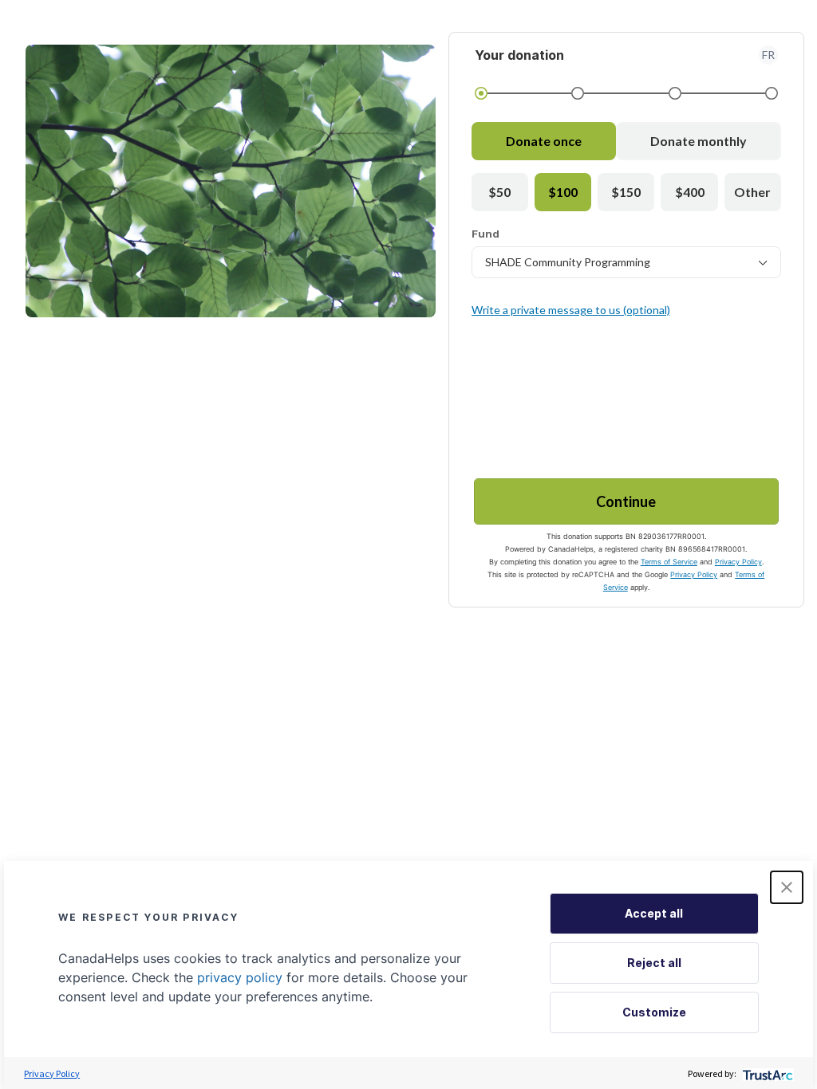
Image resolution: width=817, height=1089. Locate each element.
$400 (690, 191)
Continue (626, 501)
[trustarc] (766, 1073)
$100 (563, 191)
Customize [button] (654, 1012)
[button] (787, 887)
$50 (499, 191)
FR (768, 54)
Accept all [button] (654, 913)
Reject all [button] (654, 962)
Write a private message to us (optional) (571, 309)
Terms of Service (669, 561)
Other (752, 191)
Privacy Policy (738, 561)
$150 (626, 191)
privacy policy (239, 977)
